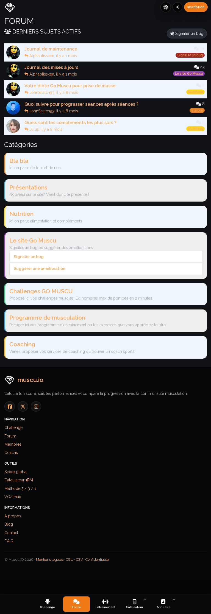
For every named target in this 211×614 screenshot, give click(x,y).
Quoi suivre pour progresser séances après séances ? (81, 104)
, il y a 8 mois (53, 92)
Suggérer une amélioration (39, 268)
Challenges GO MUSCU (41, 291)
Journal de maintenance (50, 49)
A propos (12, 516)
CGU (69, 559)
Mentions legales (49, 559)
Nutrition (195, 92)
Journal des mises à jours (51, 67)
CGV (79, 559)
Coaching (22, 344)
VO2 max (12, 497)
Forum (10, 436)
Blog (8, 524)
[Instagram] (36, 406)
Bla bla (197, 110)
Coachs (11, 452)
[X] (23, 406)
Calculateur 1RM (18, 480)
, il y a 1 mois (53, 56)
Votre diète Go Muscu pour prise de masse (69, 85)
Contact (11, 533)
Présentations (28, 187)
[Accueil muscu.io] (11, 8)
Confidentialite (97, 559)
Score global (15, 472)
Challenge (13, 427)
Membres (12, 444)
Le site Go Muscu (189, 74)
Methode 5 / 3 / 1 (20, 488)
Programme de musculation (47, 317)
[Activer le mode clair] (165, 7)
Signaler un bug (188, 33)
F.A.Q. (9, 541)
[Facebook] (9, 406)
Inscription (195, 7)
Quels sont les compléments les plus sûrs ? (70, 122)
